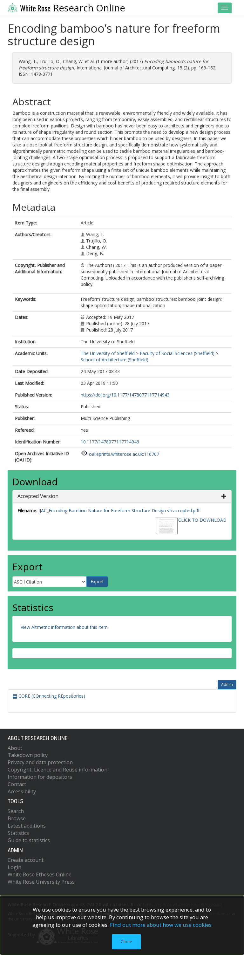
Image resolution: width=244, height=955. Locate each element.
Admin (227, 684)
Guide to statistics (29, 840)
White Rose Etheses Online (39, 874)
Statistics (18, 832)
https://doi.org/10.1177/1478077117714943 (125, 395)
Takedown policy (28, 755)
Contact (17, 784)
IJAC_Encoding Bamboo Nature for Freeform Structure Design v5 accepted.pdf (119, 510)
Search (16, 811)
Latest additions (27, 825)
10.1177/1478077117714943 (110, 442)
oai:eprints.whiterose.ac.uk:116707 (124, 454)
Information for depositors (40, 776)
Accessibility (22, 791)
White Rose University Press (41, 881)
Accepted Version (37, 496)
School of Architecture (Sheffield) (114, 360)
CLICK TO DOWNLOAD (202, 520)
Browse (17, 818)
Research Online (72, 8)
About (15, 748)
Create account (26, 859)
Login (14, 867)
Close (126, 942)
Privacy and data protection (40, 762)
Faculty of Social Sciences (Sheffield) (177, 353)
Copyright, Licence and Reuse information (57, 769)
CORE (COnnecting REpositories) (51, 696)
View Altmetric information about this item (64, 627)
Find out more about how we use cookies (161, 924)
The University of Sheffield (108, 353)
